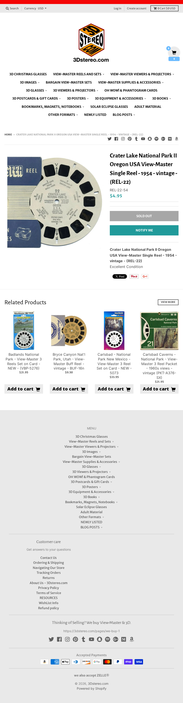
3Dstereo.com (98, 683)
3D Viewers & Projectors (90, 472)
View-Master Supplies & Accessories (90, 462)
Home (8, 134)
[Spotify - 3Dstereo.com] (156, 139)
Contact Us (48, 558)
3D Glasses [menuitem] (35, 90)
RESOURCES (49, 598)
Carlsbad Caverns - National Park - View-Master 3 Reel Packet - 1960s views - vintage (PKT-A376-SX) (159, 366)
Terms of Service (48, 593)
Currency (30, 8)
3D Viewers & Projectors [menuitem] (74, 90)
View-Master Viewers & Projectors (90, 447)
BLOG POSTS (90, 527)
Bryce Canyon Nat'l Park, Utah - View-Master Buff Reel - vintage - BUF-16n (69, 361)
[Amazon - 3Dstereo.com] (177, 139)
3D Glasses (90, 467)
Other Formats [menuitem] (61, 115)
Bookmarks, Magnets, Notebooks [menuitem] (51, 107)
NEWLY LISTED (91, 522)
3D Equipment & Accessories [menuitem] (119, 98)
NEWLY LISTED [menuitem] (95, 115)
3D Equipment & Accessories (90, 492)
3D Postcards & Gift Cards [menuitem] (35, 98)
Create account (136, 8)
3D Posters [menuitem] (76, 98)
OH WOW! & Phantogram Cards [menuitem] (130, 90)
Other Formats (90, 517)
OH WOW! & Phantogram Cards (91, 477)
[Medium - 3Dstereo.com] (170, 139)
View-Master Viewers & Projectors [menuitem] (140, 74)
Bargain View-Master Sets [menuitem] (69, 82)
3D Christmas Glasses (91, 437)
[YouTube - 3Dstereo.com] (143, 139)
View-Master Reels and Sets (90, 441)
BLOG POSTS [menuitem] (122, 115)
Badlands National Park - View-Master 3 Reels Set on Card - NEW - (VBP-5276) (24, 361)
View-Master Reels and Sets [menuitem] (77, 74)
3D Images (90, 452)
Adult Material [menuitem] (147, 107)
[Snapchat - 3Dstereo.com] (150, 139)
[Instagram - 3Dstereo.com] (123, 139)
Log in (117, 8)
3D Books (90, 497)
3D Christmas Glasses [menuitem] (28, 74)
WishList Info (48, 603)
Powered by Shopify (91, 688)
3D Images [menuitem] (28, 82)
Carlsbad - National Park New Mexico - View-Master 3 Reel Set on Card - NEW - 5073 (114, 363)
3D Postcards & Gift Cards (90, 482)
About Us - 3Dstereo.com (49, 583)
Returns (49, 578)
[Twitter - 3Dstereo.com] (110, 139)
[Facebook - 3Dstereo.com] (116, 139)
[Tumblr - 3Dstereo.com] (136, 139)
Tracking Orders (49, 573)
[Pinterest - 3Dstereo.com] (130, 139)
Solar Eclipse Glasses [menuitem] (109, 107)
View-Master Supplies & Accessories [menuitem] (129, 82)
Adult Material (91, 512)
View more (168, 302)
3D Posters (90, 487)
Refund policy (48, 608)
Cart (166, 8)
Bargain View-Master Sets (91, 457)
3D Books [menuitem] (160, 98)
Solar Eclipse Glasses (91, 507)
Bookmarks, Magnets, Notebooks (90, 502)
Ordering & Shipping (48, 563)
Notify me (144, 230)
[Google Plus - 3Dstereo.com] (163, 139)
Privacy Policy (48, 588)
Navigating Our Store (48, 568)
